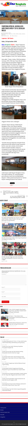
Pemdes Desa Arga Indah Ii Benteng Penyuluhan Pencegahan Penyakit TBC (14, 238)
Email (3, 291)
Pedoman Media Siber (5, 412)
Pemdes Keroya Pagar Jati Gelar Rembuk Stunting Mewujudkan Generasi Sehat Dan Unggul (12, 258)
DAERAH (23, 33)
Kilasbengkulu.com (11, 424)
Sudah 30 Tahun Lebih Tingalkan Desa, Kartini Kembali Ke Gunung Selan (10, 192)
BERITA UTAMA (18, 33)
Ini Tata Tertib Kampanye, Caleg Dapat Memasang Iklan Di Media (17, 196)
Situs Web (4, 296)
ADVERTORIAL (5, 33)
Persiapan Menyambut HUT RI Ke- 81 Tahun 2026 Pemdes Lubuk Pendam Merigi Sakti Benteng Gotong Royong (13, 219)
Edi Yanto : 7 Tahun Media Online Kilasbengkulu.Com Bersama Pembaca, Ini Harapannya (18, 317)
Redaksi (2, 410)
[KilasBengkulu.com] (14, 4)
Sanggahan (2, 417)
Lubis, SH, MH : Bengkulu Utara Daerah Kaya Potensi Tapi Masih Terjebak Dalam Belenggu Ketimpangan (17, 311)
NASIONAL (4, 34)
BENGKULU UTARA (12, 33)
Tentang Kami (3, 407)
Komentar (4, 274)
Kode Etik (2, 414)
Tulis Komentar (6, 35)
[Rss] (14, 422)
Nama (3, 287)
